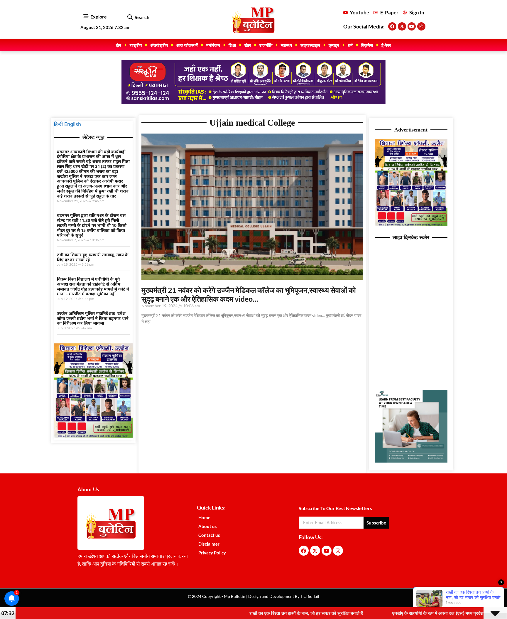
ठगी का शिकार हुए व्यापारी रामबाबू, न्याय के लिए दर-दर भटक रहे (93, 257)
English (72, 124)
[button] (130, 17)
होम (118, 45)
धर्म (350, 45)
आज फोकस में (187, 45)
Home (204, 517)
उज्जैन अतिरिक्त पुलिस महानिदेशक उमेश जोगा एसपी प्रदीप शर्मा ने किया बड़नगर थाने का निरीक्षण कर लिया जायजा (93, 318)
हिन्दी (58, 124)
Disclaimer (208, 544)
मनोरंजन (213, 45)
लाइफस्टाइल (310, 45)
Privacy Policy (212, 552)
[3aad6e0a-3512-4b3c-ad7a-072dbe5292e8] (93, 436)
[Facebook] (392, 26)
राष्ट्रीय (136, 45)
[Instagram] (421, 26)
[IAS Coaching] (253, 102)
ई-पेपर (386, 45)
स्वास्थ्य (286, 45)
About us (207, 526)
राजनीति (265, 45)
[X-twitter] (402, 26)
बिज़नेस (367, 45)
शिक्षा (232, 45)
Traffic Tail (309, 596)
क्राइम (334, 45)
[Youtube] (412, 26)
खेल (247, 45)
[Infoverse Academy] (411, 461)
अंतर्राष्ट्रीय (159, 45)
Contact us (209, 535)
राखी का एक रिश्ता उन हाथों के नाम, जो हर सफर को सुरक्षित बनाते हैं (268, 613)
